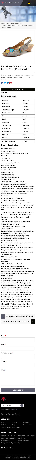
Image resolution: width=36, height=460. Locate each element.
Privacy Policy (16, 427)
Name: (3, 336)
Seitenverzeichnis (6, 427)
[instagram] (16, 414)
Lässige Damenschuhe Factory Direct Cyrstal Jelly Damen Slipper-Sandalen (13, 322)
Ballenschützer (5, 440)
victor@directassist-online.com (22, 457)
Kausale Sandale (16, 23)
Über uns (14, 422)
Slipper (20, 443)
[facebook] (2, 414)
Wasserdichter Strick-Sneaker (26, 435)
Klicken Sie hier (15, 409)
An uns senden (19, 89)
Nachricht (4, 425)
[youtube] (13, 414)
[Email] (21, 405)
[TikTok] (20, 414)
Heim (4, 23)
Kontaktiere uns (27, 425)
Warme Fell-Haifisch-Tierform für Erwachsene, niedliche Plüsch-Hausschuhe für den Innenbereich (22, 317)
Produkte (9, 23)
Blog (13, 425)
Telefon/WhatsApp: (7, 353)
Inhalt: (3, 370)
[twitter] (9, 414)
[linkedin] (6, 414)
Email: (3, 344)
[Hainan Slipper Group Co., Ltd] (10, 399)
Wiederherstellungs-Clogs (25, 440)
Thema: (3, 361)
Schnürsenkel (22, 438)
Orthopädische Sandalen (8, 435)
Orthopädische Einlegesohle (9, 443)
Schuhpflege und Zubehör (8, 438)
